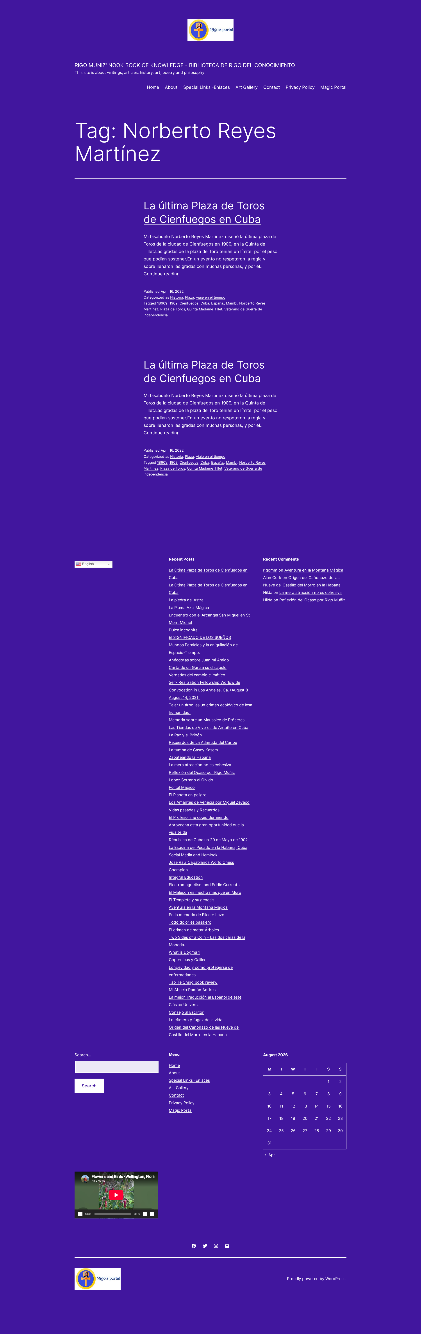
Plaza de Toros (172, 309)
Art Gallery (246, 87)
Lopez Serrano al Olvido (191, 780)
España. (217, 303)
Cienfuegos (189, 303)
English (87, 564)
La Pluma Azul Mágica (189, 607)
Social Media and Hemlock (193, 855)
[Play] (80, 1214)
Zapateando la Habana (190, 757)
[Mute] (145, 1214)
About (171, 87)
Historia (176, 297)
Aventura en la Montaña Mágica (198, 907)
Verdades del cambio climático (197, 675)
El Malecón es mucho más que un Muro (205, 892)
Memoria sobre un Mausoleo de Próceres (206, 720)
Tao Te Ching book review (193, 982)
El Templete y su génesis (191, 900)
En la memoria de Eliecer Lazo (196, 914)
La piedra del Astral (186, 600)
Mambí (231, 303)
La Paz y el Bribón (185, 735)
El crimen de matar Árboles (194, 930)
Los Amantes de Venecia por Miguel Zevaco (209, 802)
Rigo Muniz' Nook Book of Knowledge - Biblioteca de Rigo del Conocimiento (185, 65)
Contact (271, 87)
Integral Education (186, 877)
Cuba (204, 303)
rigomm (270, 570)
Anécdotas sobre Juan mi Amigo (199, 660)
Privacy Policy (300, 87)
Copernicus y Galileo (188, 959)
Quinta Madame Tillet (204, 309)
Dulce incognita (183, 630)
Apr (271, 1154)
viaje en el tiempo (210, 297)
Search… (83, 1055)
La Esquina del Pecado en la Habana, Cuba (208, 847)
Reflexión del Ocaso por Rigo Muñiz (202, 772)
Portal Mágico (182, 787)
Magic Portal (333, 87)
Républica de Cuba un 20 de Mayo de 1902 (208, 839)
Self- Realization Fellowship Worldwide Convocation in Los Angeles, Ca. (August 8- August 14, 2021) (209, 690)
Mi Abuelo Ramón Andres (192, 989)
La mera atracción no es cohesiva (200, 764)
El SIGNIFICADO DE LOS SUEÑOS (200, 637)
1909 (173, 303)
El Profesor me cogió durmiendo (198, 817)
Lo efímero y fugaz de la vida (195, 1019)
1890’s (162, 303)
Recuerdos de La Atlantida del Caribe (203, 742)
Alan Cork (272, 577)
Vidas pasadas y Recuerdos (194, 810)
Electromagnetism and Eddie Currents (204, 884)
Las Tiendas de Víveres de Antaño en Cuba (208, 727)
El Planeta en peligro (188, 795)
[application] (116, 1195)
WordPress (335, 1278)
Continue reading (162, 273)
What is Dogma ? (184, 952)
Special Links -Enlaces (206, 87)
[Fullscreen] (152, 1214)
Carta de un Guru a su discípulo (198, 667)
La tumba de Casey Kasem (193, 750)
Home (153, 87)
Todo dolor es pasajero (190, 922)
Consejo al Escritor (186, 1012)
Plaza (189, 297)
